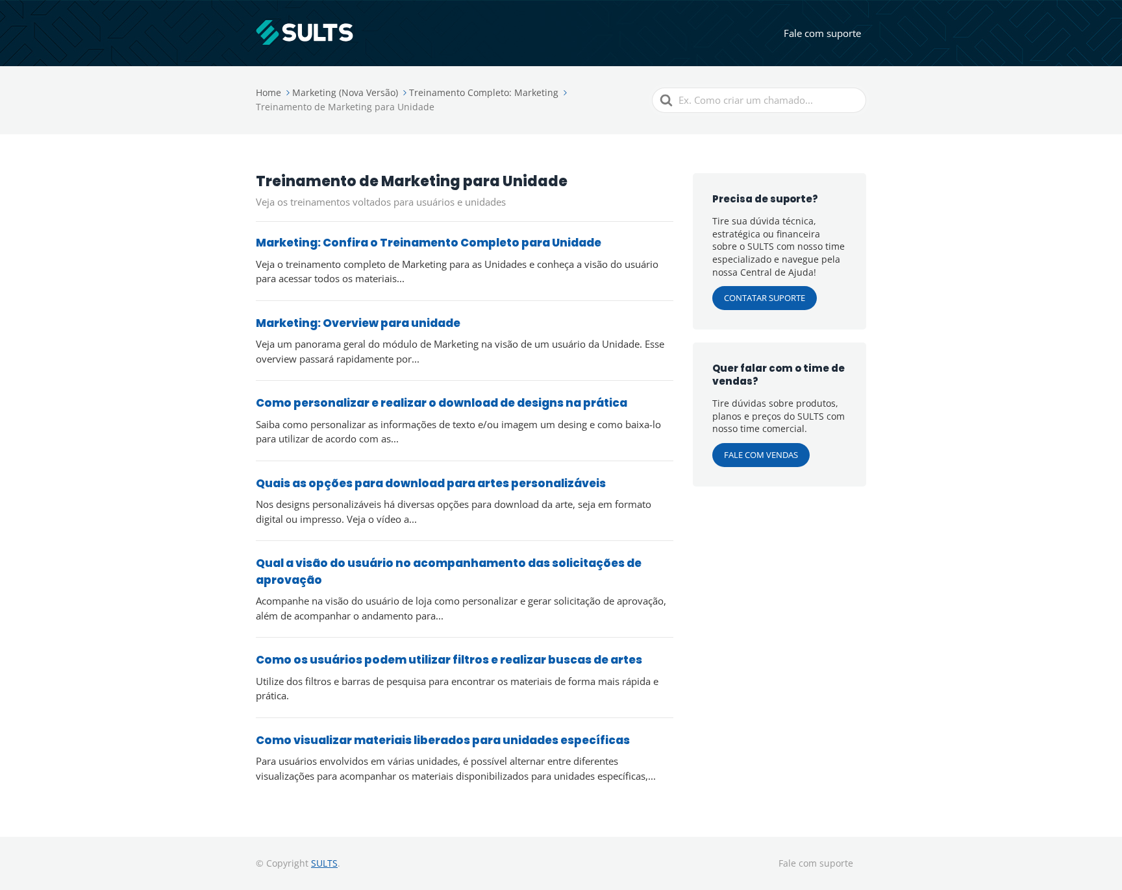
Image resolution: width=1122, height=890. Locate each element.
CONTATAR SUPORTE (764, 298)
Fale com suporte (822, 33)
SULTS (324, 863)
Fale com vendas (761, 455)
